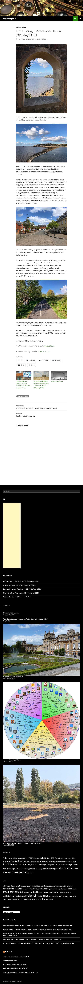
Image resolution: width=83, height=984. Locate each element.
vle (5, 872)
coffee (11, 861)
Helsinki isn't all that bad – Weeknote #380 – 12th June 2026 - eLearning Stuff (29, 933)
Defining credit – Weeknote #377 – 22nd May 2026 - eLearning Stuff (26, 939)
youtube (31, 873)
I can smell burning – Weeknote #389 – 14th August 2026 (22, 589)
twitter (69, 868)
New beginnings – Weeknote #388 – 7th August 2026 (21, 593)
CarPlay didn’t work (10, 961)
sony (56, 869)
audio (70, 858)
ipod (25, 892)
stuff (62, 868)
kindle (36, 865)
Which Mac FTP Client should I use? (15, 968)
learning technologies (53, 865)
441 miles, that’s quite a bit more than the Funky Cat (20, 972)
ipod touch (20, 865)
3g (20, 886)
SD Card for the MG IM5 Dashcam (14, 964)
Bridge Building (56, 939)
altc (29, 886)
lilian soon (49, 892)
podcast (17, 868)
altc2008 (23, 858)
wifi (36, 899)
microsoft (68, 892)
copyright (69, 886)
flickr (52, 861)
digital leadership (62, 889)
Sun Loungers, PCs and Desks (65, 943)
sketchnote (17, 899)
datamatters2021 (31, 861)
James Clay (31, 39)
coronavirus (9, 888)
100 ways (7, 858)
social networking (48, 869)
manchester (62, 892)
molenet (30, 895)
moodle (39, 896)
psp (41, 869)
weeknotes (22, 27)
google (73, 861)
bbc (50, 886)
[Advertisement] (12, 535)
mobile (74, 864)
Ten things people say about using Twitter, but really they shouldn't (25, 619)
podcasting (25, 869)
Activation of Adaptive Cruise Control (16, 957)
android (33, 886)
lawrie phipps (35, 892)
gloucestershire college (62, 861)
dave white (32, 889)
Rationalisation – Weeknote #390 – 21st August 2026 (21, 581)
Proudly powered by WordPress (12, 981)
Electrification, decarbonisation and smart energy (19, 585)
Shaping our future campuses (25, 415)
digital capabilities (53, 889)
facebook (46, 861)
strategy (25, 899)
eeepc (74, 889)
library (43, 892)
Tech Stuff (8, 952)
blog (73, 858)
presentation (34, 868)
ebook (70, 889)
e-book (40, 861)
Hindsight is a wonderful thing (62, 929)
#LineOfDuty (49, 346)
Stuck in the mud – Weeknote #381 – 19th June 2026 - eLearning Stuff (26, 929)
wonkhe (42, 899)
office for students (54, 896)
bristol (63, 886)
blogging (6, 861)
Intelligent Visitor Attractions (13, 676)
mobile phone (19, 896)
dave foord (25, 889)
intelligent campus (13, 891)
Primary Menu (80, 18)
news (6, 868)
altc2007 (18, 858)
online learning (64, 896)
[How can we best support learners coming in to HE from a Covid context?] (23, 375)
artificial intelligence (42, 886)
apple (41, 858)
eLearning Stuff (9, 18)
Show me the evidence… (11, 613)
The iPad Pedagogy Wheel (12, 760)
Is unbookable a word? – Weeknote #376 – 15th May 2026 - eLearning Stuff (28, 943)
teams (30, 899)
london (55, 892)
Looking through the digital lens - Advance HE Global (20, 926)
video (75, 868)
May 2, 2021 (44, 351)
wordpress (49, 899)
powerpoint (72, 896)
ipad (17, 27)
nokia (11, 869)
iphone (12, 864)
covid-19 (19, 889)
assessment (64, 858)
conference (20, 861)
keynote (31, 865)
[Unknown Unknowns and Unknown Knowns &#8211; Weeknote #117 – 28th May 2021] (41, 375)
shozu (12, 899)
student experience (23, 396)
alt (14, 858)
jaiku (27, 892)
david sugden (43, 889)
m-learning (66, 864)
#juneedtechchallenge (11, 886)
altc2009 (29, 858)
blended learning (56, 886)
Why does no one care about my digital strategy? (57, 926)
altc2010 (36, 858)
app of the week (52, 857)
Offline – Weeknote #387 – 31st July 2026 (17, 597)
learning (41, 865)
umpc (33, 899)
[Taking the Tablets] (59, 375)
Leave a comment (42, 39)
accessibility (24, 886)
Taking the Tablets (57, 381)
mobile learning (8, 896)
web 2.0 (10, 873)
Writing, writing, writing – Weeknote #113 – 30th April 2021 (36, 407)
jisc (26, 864)
